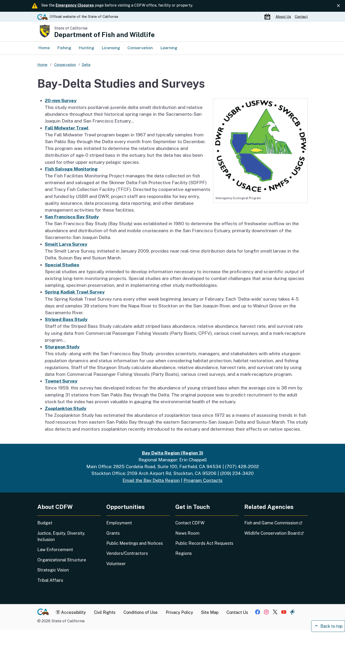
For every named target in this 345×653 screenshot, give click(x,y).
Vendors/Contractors (127, 553)
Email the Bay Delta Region (151, 480)
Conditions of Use (140, 612)
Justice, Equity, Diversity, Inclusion (61, 536)
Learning (168, 47)
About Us (283, 17)
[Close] (338, 5)
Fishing (64, 47)
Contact (301, 17)
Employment (119, 522)
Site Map (209, 612)
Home (44, 47)
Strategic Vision (53, 569)
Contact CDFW (189, 522)
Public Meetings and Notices (134, 543)
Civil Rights (104, 612)
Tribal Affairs (50, 580)
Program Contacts (203, 480)
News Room (187, 533)
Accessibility (73, 612)
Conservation (140, 47)
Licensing (111, 47)
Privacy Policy (179, 612)
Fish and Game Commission (276, 522)
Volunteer (116, 563)
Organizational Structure (61, 559)
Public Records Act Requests (204, 543)
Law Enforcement (55, 549)
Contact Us (237, 612)
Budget (44, 522)
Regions (183, 553)
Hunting (86, 47)
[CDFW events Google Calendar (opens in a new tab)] (268, 17)
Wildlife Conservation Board (276, 533)
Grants (113, 533)
